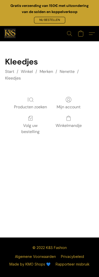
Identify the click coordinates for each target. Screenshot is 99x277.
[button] (49, 20)
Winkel (27, 71)
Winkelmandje (69, 125)
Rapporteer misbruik (73, 264)
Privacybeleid (72, 256)
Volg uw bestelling (30, 128)
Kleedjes (13, 78)
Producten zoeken (30, 107)
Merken (46, 71)
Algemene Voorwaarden (35, 256)
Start (9, 71)
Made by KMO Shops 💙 (30, 264)
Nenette (67, 71)
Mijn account (68, 107)
